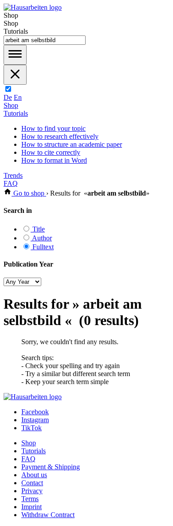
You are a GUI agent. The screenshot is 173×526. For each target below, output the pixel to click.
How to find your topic (53, 128)
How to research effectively (59, 136)
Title (38, 229)
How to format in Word (54, 160)
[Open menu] (15, 55)
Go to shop (29, 193)
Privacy (32, 491)
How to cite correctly (50, 152)
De (8, 97)
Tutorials (16, 113)
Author (41, 238)
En (18, 97)
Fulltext (42, 247)
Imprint (31, 506)
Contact (32, 483)
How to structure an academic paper (71, 144)
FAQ (11, 183)
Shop (11, 105)
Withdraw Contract (48, 514)
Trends (13, 175)
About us (34, 475)
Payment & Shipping (50, 467)
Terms (30, 498)
